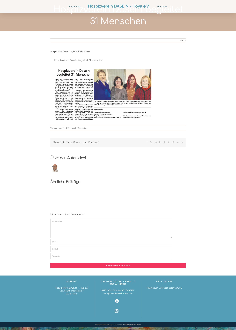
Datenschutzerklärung (170, 288)
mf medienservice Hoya (132, 324)
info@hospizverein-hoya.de (118, 293)
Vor (182, 40)
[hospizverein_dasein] (103, 69)
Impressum (152, 288)
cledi (55, 128)
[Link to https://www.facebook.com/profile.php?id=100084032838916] (117, 301)
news (73, 128)
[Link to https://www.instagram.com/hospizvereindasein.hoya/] (117, 311)
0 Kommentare (81, 128)
